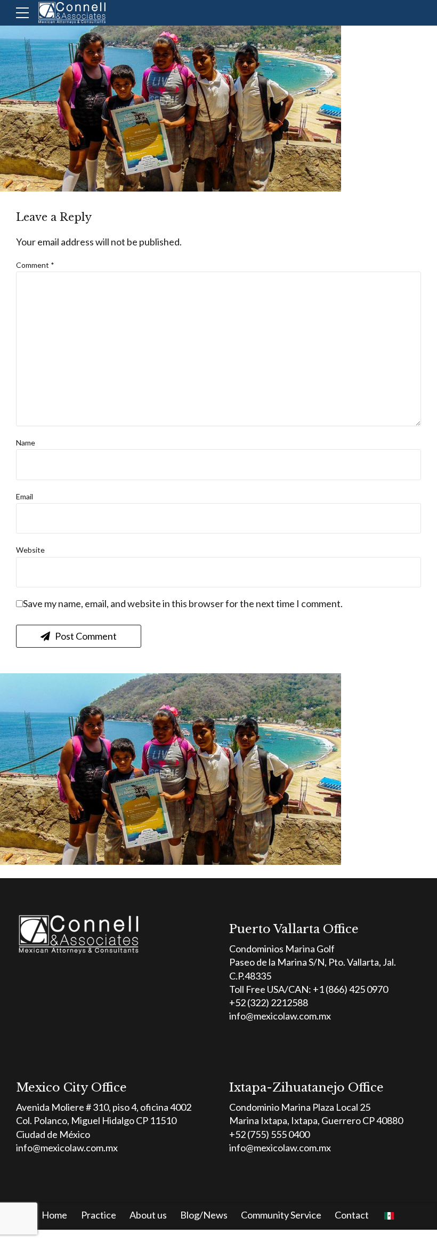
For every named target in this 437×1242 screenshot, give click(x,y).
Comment (35, 264)
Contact (352, 1215)
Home (54, 1215)
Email (24, 496)
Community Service (281, 1215)
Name (25, 442)
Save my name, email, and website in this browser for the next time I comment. (183, 603)
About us (148, 1215)
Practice (98, 1215)
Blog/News (204, 1215)
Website (30, 549)
